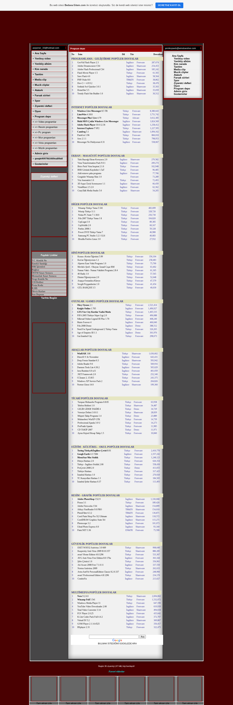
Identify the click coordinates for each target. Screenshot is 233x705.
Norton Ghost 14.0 (85, 384)
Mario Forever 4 (84, 322)
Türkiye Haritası (84, 471)
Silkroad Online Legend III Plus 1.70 (93, 319)
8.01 (94, 450)
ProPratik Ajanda (85, 426)
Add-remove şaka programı (89, 173)
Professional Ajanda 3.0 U (89, 423)
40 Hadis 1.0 (83, 274)
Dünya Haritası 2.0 (85, 461)
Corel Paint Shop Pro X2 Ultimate (92, 516)
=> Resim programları (46, 127)
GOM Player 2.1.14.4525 (88, 624)
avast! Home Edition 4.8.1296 (90, 554)
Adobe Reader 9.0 (85, 364)
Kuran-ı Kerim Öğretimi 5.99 (90, 256)
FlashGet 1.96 (83, 135)
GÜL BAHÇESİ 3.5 (86, 287)
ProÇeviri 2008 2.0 (85, 468)
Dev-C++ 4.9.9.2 (84, 83)
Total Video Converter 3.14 (89, 610)
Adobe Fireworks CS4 (87, 506)
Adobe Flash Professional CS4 (90, 69)
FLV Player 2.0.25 (85, 613)
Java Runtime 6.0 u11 (86, 371)
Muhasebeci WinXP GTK (89, 419)
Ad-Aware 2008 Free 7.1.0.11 (91, 565)
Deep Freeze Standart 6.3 (88, 360)
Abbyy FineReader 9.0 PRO (89, 509)
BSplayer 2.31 (83, 627)
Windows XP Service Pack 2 (89, 381)
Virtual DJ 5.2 (83, 620)
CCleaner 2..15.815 (85, 377)
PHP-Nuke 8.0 (83, 79)
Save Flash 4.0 (83, 76)
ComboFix (82, 578)
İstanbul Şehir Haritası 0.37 (89, 481)
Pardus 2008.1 (84, 228)
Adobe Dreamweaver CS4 (88, 66)
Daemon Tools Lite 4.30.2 (88, 367)
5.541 (86, 599)
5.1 (83, 131)
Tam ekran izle (44, 703)
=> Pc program (43, 132)
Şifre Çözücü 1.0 (85, 561)
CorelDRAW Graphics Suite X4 (91, 520)
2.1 (84, 305)
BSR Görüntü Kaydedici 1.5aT (91, 170)
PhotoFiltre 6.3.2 (84, 513)
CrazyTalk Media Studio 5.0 (90, 190)
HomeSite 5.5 (83, 90)
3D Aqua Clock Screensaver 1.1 (91, 183)
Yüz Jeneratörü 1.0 (86, 180)
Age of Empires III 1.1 (87, 332)
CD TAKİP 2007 (85, 429)
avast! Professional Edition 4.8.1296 (93, 575)
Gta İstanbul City (84, 336)
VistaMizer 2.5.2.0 (86, 187)
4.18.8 (84, 114)
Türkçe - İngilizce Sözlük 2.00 (90, 464)
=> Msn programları (45, 137)
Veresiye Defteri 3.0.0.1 (88, 412)
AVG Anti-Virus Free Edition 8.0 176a (94, 558)
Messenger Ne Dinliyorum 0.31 (91, 142)
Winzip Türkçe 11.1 (86, 211)
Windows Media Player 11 (88, 603)
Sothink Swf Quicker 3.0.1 (89, 86)
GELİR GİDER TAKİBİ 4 (89, 409)
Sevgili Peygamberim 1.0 (88, 284)
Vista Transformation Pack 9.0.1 (91, 163)
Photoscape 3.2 (83, 523)
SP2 (88, 128)
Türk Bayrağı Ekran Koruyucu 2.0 (92, 159)
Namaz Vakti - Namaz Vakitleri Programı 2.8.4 (98, 270)
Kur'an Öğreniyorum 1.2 (88, 260)
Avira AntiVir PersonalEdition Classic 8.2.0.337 (98, 572)
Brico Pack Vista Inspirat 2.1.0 (91, 166)
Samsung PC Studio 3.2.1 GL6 (91, 235)
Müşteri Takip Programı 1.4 (89, 416)
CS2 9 (88, 499)
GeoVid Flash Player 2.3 (88, 62)
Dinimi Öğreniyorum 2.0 (88, 277)
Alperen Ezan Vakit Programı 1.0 (92, 263)
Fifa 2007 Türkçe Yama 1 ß (90, 218)
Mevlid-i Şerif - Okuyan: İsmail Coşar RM (96, 267)
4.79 (89, 118)
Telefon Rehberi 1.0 (86, 405)
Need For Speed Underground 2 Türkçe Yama (97, 329)
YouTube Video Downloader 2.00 (92, 606)
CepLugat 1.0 (84, 222)
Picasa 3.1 (81, 502)
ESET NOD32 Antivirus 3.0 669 (92, 547)
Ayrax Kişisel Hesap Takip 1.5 (91, 433)
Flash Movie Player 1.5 (87, 73)
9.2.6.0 (82, 596)
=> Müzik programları (46, 148)
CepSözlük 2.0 (84, 225)
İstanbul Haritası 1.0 (86, 475)
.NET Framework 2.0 (86, 374)
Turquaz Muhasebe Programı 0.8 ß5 (93, 402)
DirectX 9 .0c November (87, 357)
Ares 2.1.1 (81, 138)
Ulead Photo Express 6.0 (88, 526)
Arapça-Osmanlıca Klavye (89, 280)
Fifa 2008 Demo (84, 326)
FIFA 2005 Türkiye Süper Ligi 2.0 (92, 315)
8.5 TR (92, 111)
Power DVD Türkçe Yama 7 (90, 232)
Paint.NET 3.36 (84, 530)
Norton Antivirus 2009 (87, 568)
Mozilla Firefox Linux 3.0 (89, 239)
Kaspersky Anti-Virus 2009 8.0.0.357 (94, 551)
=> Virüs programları (45, 143)
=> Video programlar (45, 121)
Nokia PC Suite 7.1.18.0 (88, 215)
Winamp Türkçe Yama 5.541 (90, 208)
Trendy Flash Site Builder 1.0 (90, 93)
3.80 (83, 353)
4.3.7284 (87, 454)
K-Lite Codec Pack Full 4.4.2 (90, 617)
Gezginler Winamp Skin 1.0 (90, 177)
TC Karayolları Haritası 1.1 (89, 478)
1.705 (86, 308)
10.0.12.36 (91, 125)
